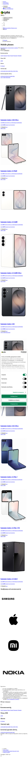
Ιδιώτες (4, 1)
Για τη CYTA (6, 4)
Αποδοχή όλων (14, 396)
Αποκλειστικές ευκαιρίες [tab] (13, 47)
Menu (3, 15)
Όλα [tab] (1, 47)
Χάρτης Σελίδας (6, 752)
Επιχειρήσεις (5, 2)
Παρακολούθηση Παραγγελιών (10, 28)
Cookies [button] (5, 748)
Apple (2, 55)
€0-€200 (4, 71)
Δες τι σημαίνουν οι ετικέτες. (13, 699)
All (1, 71)
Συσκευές (5, 40)
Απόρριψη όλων (14, 403)
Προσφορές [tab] (5, 47)
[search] (4, 23)
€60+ (14, 76)
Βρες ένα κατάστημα (8, 8)
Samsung (5, 55)
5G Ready (3, 66)
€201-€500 (8, 71)
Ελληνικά (5, 6)
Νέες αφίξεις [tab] (21, 47)
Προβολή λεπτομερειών (18, 392)
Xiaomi (11, 55)
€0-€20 (3, 76)
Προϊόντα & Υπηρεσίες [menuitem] (8, 17)
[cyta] (6, 14)
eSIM (2, 60)
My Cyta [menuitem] (5, 20)
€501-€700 (13, 71)
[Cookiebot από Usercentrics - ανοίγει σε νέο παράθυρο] (21, 352)
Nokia (8, 55)
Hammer (19, 55)
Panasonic (15, 55)
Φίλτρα (3, 49)
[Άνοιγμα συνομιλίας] (1, 755)
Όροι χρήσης (5, 749)
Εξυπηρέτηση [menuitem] (6, 19)
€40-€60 (10, 76)
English (8, 7)
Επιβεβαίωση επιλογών (14, 400)
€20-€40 (7, 76)
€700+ (16, 71)
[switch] (25, 379)
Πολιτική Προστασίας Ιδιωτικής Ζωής (11, 751)
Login (5, 29)
